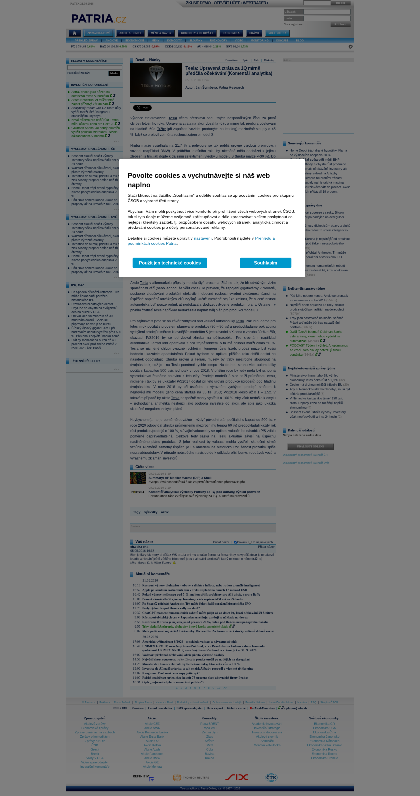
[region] (212, 218)
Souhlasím (265, 262)
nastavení (203, 238)
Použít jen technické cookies (170, 262)
